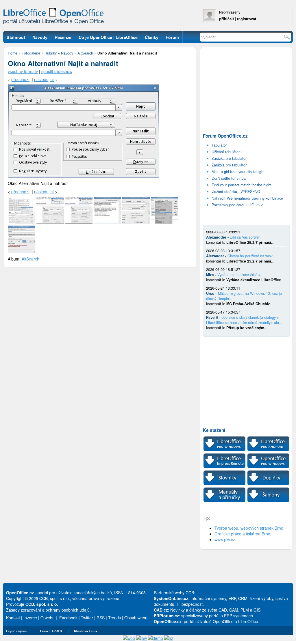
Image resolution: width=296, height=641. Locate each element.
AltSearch (85, 53)
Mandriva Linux (85, 631)
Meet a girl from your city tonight (238, 171)
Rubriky (51, 53)
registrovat (246, 18)
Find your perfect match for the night (241, 185)
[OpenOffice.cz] (55, 17)
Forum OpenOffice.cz (225, 136)
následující (44, 79)
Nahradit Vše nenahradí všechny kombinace (247, 198)
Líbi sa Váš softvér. (245, 237)
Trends (114, 618)
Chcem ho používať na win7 (250, 255)
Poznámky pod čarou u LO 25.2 (237, 204)
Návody (67, 53)
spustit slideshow (56, 71)
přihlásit (226, 18)
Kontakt (13, 618)
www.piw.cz (224, 539)
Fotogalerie (31, 53)
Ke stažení (214, 430)
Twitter (87, 618)
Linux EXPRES (51, 631)
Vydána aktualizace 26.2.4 (238, 274)
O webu (47, 618)
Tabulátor (219, 145)
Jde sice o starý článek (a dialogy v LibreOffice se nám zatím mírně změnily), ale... (244, 320)
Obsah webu (135, 618)
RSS (101, 618)
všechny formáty (23, 71)
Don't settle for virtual (229, 178)
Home (12, 53)
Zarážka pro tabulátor (229, 158)
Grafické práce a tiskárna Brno (242, 534)
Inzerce (30, 618)
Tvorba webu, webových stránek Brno (248, 528)
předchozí (20, 79)
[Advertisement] (246, 88)
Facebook (68, 618)
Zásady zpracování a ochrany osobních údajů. (48, 610)
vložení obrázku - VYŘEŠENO (236, 191)
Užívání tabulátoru (227, 151)
